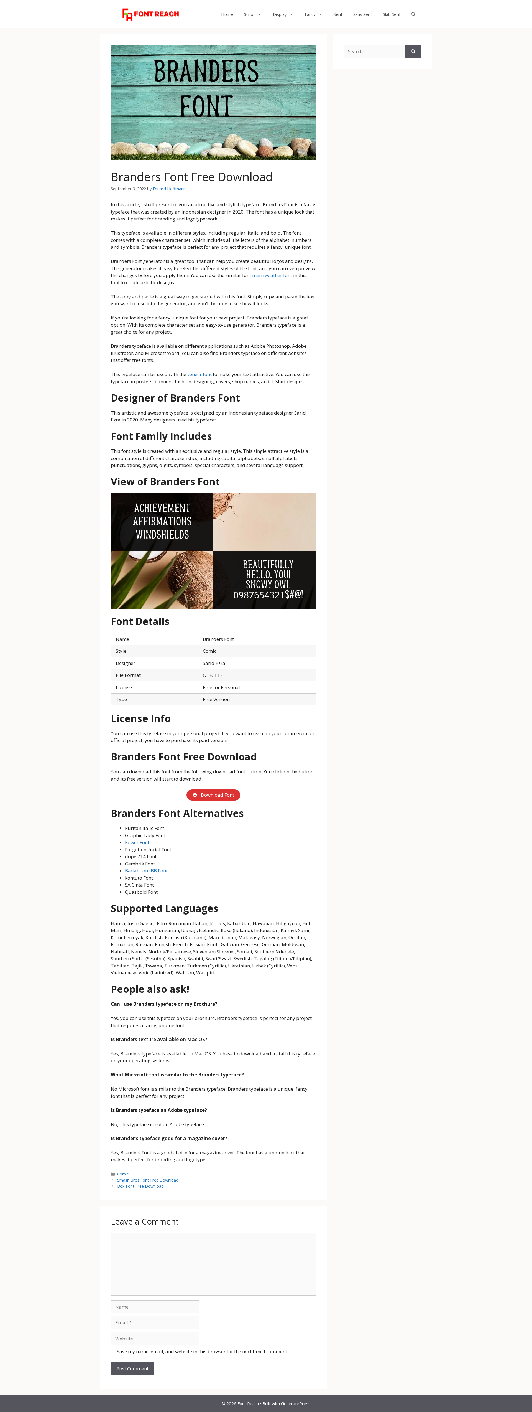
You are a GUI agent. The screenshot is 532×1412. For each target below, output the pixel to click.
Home (227, 14)
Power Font (137, 842)
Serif (338, 14)
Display (280, 14)
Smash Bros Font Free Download (147, 1180)
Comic (123, 1174)
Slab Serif (391, 14)
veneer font (199, 374)
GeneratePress (296, 1403)
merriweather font (272, 275)
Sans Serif (362, 14)
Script (249, 14)
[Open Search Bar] (413, 14)
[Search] (413, 51)
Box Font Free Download (140, 1186)
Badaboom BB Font (146, 870)
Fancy (310, 14)
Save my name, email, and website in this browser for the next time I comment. (202, 1351)
